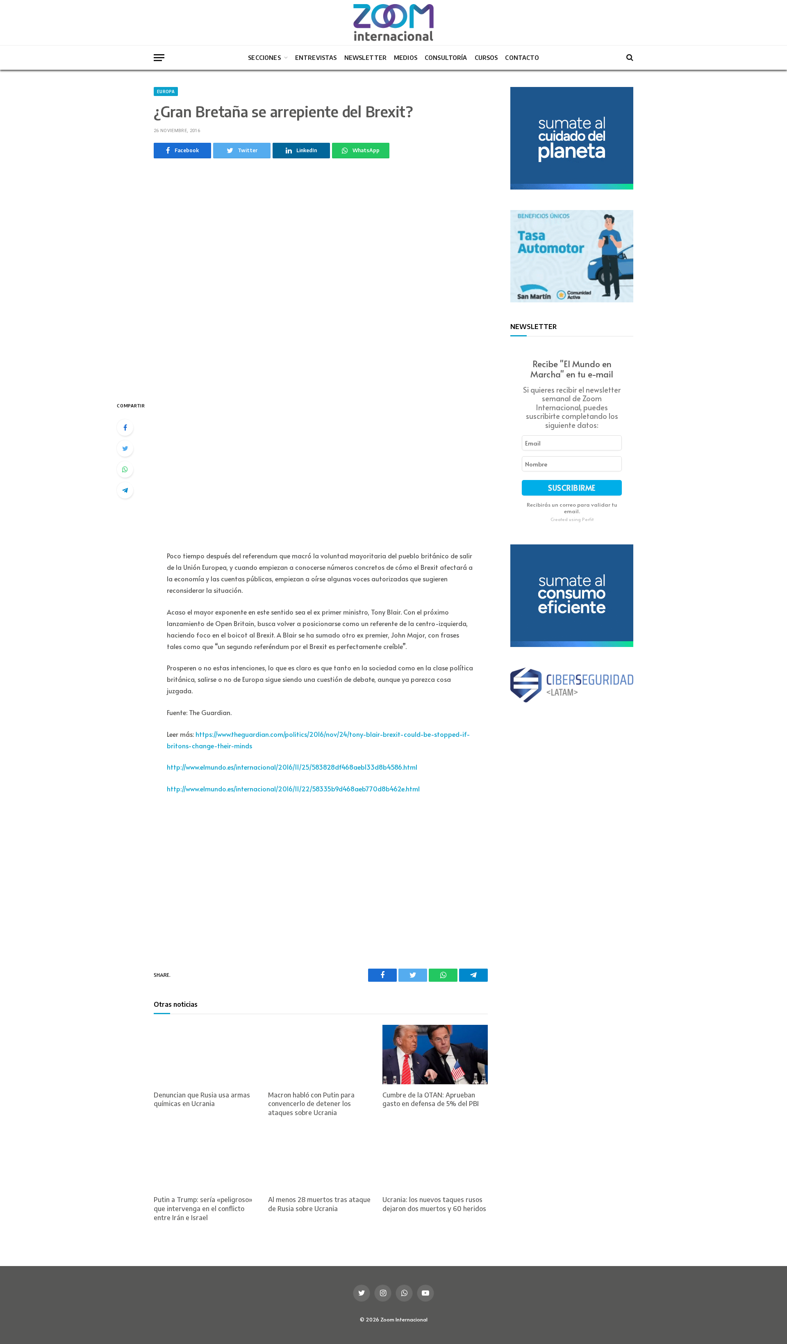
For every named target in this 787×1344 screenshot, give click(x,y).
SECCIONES (264, 57)
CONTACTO (522, 57)
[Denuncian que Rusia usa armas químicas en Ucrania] (206, 1054)
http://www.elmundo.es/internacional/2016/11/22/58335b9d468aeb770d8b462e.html (293, 788)
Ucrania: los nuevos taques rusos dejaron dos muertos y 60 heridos (434, 1204)
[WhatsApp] (125, 469)
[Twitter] (125, 448)
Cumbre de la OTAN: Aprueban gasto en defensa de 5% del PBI (430, 1099)
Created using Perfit (572, 519)
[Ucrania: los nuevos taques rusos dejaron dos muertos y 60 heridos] (435, 1159)
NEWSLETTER (365, 57)
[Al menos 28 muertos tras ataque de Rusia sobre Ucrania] (320, 1159)
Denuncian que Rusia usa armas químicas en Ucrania (202, 1099)
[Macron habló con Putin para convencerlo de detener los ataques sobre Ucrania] (320, 1054)
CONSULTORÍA (446, 57)
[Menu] (159, 57)
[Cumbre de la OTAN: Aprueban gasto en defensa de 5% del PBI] (435, 1054)
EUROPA (166, 91)
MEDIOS (405, 57)
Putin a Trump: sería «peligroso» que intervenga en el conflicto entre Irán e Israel (203, 1208)
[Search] (629, 57)
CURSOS (486, 57)
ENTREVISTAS (316, 57)
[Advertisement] (321, 470)
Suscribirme (572, 487)
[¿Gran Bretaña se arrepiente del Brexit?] (321, 278)
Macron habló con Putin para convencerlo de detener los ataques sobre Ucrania (311, 1104)
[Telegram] (125, 490)
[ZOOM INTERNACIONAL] (393, 22)
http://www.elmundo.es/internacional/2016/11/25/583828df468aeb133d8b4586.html (292, 766)
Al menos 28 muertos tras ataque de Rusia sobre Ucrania (319, 1204)
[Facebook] (125, 427)
